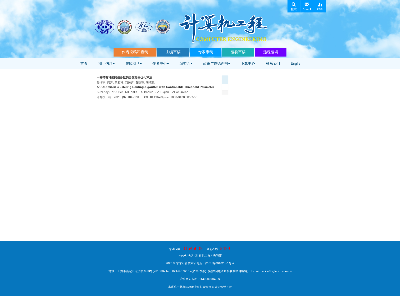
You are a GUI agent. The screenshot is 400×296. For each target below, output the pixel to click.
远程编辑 (270, 52)
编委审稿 (238, 52)
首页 (84, 63)
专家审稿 (205, 52)
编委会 (185, 63)
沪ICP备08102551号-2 (219, 263)
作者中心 (159, 63)
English (296, 63)
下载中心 (248, 63)
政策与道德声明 (215, 63)
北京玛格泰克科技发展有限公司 (200, 287)
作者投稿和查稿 (135, 52)
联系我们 (273, 63)
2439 (225, 248)
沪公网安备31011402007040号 (200, 279)
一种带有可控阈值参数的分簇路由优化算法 (124, 77)
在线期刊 (132, 63)
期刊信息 (105, 63)
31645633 (192, 248)
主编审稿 (173, 52)
